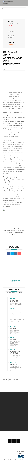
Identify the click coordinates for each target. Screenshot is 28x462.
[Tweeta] (12, 253)
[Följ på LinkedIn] (18, 441)
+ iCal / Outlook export (14, 270)
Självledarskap (14, 379)
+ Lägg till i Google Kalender (14, 264)
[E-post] (19, 253)
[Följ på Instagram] (14, 441)
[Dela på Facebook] (8, 253)
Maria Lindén (6, 142)
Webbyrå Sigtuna (15, 460)
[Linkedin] (15, 253)
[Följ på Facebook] (10, 441)
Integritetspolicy (20, 451)
